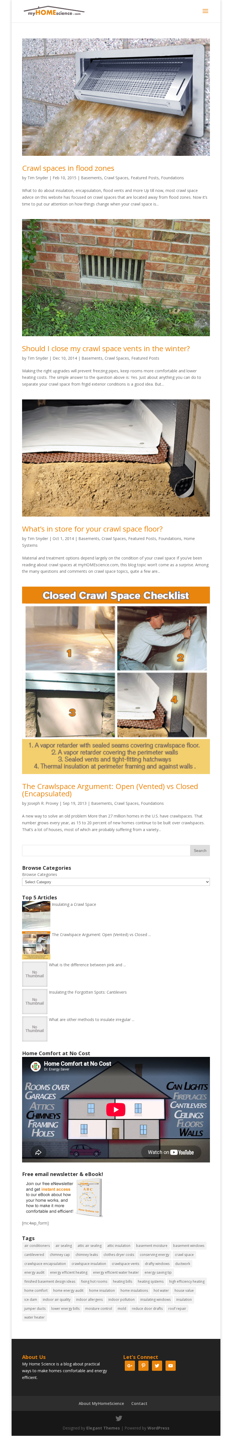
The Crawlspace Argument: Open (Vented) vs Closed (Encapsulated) (110, 790)
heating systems (151, 1281)
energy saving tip (158, 1272)
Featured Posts (145, 177)
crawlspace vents (125, 1263)
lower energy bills (65, 1308)
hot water (161, 1290)
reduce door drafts (147, 1308)
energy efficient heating (68, 1272)
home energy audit (68, 1290)
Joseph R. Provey (42, 803)
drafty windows (157, 1263)
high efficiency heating (187, 1281)
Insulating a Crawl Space (74, 904)
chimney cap (60, 1254)
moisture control (98, 1308)
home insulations (134, 1290)
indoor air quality (56, 1299)
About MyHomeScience (101, 1403)
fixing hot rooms (94, 1281)
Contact (139, 1403)
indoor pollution (121, 1299)
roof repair (177, 1308)
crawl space (184, 1254)
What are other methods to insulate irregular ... (91, 1019)
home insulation (102, 1290)
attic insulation (118, 1245)
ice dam (30, 1299)
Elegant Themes (103, 1428)
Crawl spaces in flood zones (68, 168)
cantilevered (34, 1254)
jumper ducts (35, 1308)
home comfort (36, 1290)
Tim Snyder (37, 177)
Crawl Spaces (116, 177)
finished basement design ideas (49, 1281)
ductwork (182, 1263)
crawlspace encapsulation (45, 1263)
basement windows (188, 1245)
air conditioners (37, 1245)
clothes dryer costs (119, 1254)
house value (184, 1290)
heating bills (122, 1281)
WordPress (158, 1428)
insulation (184, 1299)
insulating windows (155, 1299)
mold (122, 1308)
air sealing (63, 1245)
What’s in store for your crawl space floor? (92, 529)
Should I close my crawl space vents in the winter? (106, 348)
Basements (91, 177)
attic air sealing (90, 1245)
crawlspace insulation (89, 1263)
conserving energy (154, 1254)
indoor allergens (89, 1299)
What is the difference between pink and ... (87, 964)
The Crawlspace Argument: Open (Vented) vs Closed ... (101, 934)
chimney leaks (87, 1254)
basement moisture (151, 1245)
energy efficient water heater (116, 1272)
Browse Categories (39, 874)
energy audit (34, 1272)
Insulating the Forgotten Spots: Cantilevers (88, 992)
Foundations (172, 177)
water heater (34, 1317)
